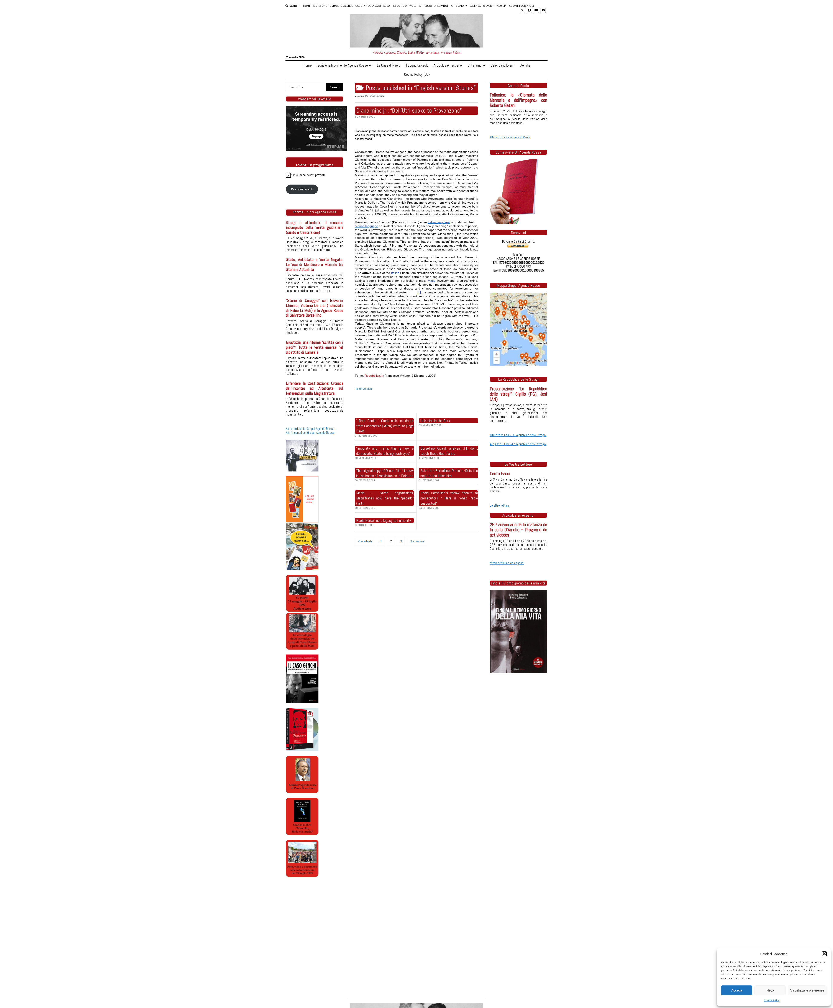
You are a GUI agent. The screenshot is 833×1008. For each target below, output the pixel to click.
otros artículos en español (507, 563)
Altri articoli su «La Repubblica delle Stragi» (518, 435)
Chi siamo (457, 5)
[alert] (314, 175)
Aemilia (502, 5)
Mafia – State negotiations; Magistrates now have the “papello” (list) (385, 498)
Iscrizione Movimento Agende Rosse (337, 5)
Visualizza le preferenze (807, 990)
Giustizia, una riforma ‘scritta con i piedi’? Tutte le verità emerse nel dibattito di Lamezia (314, 347)
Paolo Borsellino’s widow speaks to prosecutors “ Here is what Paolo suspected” (449, 498)
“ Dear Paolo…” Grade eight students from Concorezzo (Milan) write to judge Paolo (385, 426)
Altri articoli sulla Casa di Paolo (510, 137)
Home (306, 5)
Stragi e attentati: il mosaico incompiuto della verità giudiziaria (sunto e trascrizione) (314, 227)
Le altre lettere (500, 505)
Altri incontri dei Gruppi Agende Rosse (310, 432)
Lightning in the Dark (435, 420)
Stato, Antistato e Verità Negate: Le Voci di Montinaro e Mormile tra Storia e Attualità (314, 264)
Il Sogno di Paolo (404, 5)
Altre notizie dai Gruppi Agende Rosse (310, 428)
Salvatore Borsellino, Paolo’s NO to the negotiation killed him (449, 473)
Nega (770, 990)
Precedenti (365, 541)
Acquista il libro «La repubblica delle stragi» (518, 444)
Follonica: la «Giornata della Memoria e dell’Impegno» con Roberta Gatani (518, 100)
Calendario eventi (302, 189)
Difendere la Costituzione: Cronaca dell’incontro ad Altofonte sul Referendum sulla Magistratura (314, 388)
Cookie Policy (771, 1000)
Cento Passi (500, 473)
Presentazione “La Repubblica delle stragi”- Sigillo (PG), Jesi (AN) (518, 394)
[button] (824, 954)
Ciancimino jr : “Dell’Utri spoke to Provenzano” (409, 110)
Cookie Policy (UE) (521, 5)
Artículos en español (433, 5)
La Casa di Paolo (378, 5)
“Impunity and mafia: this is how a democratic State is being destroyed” (385, 451)
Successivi (417, 541)
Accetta (736, 990)
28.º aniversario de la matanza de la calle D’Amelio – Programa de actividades (518, 530)
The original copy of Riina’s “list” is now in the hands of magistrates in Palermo (385, 473)
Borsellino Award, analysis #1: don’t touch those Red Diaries (449, 451)
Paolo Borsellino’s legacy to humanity (383, 520)
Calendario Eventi (482, 5)
